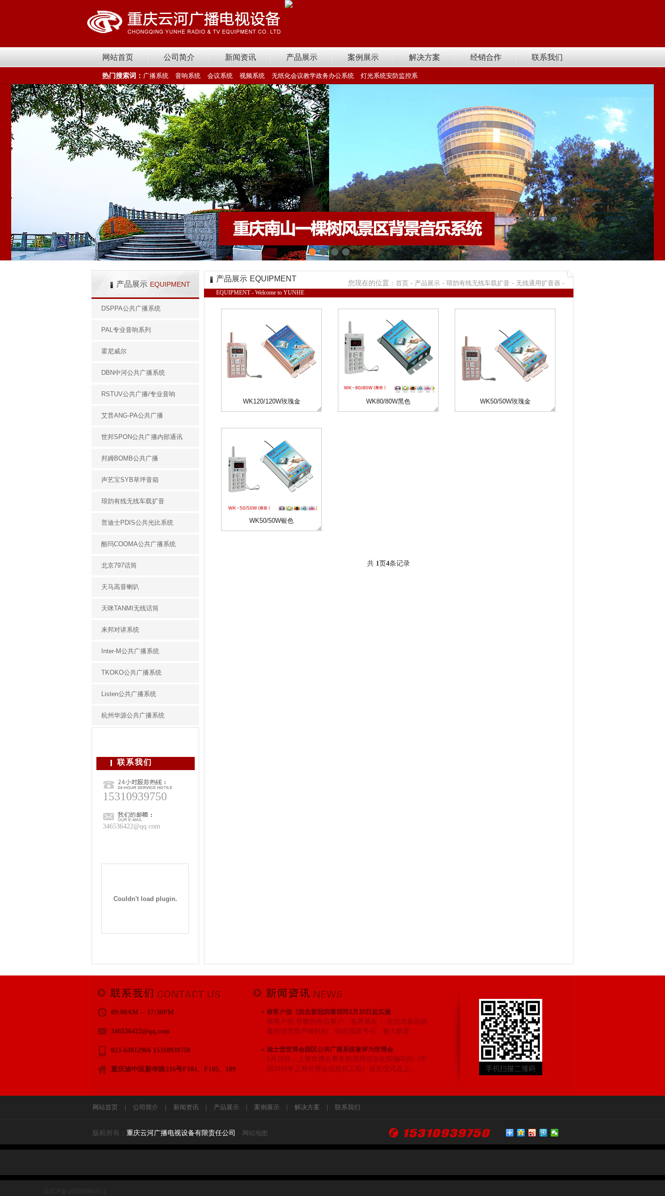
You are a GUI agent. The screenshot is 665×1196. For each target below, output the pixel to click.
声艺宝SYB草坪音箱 (130, 479)
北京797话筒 (119, 565)
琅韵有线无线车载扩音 (133, 501)
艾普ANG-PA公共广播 (132, 415)
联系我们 (547, 57)
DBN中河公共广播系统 (133, 372)
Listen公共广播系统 (128, 694)
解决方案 (424, 57)
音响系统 (188, 75)
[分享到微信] (555, 1133)
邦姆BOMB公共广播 (129, 458)
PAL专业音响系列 (126, 329)
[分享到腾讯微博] (543, 1133)
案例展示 (363, 57)
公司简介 (179, 57)
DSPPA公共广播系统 (131, 308)
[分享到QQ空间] (521, 1133)
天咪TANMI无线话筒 (130, 608)
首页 (402, 283)
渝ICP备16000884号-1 (75, 1191)
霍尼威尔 (114, 351)
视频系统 (252, 75)
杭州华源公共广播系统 (133, 715)
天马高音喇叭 (120, 586)
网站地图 (255, 1133)
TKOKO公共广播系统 (131, 672)
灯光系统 (373, 75)
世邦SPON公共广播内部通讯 (142, 437)
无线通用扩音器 (538, 283)
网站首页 (117, 57)
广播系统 (155, 75)
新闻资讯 (240, 57)
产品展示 (301, 57)
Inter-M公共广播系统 (130, 651)
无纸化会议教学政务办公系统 (313, 75)
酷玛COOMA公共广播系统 (138, 544)
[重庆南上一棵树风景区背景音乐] (332, 172)
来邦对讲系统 (120, 629)
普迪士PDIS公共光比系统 (137, 522)
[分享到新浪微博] (532, 1133)
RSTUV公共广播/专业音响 (138, 394)
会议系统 (220, 75)
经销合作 (485, 57)
